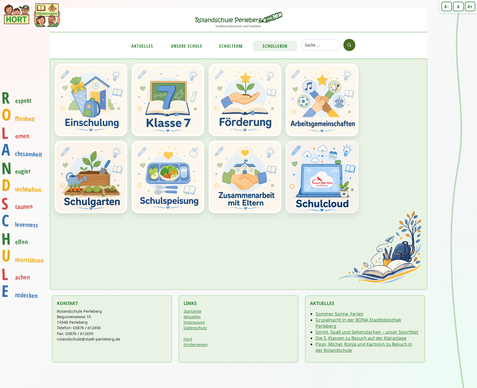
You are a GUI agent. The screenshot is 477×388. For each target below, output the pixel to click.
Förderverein (196, 344)
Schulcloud (322, 177)
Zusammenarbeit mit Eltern (245, 177)
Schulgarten (91, 177)
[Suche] (349, 45)
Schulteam (231, 46)
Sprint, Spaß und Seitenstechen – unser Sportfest (367, 332)
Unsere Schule (186, 46)
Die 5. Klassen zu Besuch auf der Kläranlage (361, 338)
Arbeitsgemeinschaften (322, 100)
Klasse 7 (168, 100)
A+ (470, 7)
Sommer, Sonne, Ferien (339, 314)
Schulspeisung (168, 177)
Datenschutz (195, 327)
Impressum (194, 322)
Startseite (192, 311)
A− (446, 7)
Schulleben (275, 46)
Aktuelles (142, 46)
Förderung (245, 100)
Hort (188, 339)
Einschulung (91, 100)
